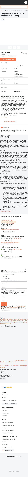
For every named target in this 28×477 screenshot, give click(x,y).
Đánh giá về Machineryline (8, 430)
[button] (26, 2)
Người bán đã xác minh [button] (9, 221)
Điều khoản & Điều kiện (7, 422)
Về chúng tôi (5, 395)
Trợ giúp (4, 397)
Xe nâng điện (10, 319)
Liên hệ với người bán (8, 59)
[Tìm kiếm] (25, 7)
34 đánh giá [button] (4, 228)
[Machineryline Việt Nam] (10, 2)
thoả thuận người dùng (11, 307)
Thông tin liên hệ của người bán (9, 400)
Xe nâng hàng (3, 319)
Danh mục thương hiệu (7, 433)
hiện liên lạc (4, 117)
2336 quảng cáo (10, 223)
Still (14, 62)
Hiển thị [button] (11, 238)
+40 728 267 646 (17, 249)
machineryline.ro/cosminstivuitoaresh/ (10, 242)
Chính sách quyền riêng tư (8, 425)
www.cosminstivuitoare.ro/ (7, 243)
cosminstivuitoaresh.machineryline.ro (10, 229)
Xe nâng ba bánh (18, 319)
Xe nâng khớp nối (6, 323)
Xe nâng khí (5, 322)
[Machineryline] (6, 11)
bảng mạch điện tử (18, 65)
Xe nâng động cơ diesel (16, 320)
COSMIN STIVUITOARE (7, 220)
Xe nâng (24, 319)
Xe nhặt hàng (11, 322)
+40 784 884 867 (17, 238)
